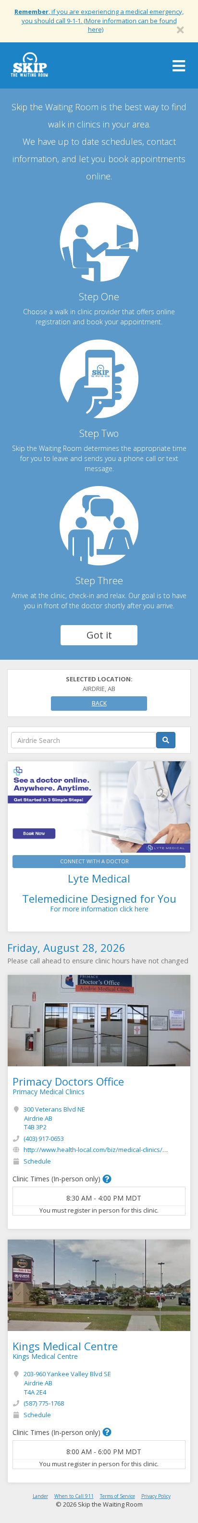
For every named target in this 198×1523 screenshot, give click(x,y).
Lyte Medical (99, 878)
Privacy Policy (156, 1496)
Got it (99, 634)
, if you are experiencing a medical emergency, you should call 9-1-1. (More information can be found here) (99, 20)
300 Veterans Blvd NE (54, 1118)
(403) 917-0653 (44, 1138)
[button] (106, 1179)
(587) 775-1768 (44, 1403)
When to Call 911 (74, 1496)
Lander (40, 1496)
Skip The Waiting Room (29, 67)
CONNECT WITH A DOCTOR (94, 861)
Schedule (37, 1161)
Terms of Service (117, 1496)
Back (99, 703)
